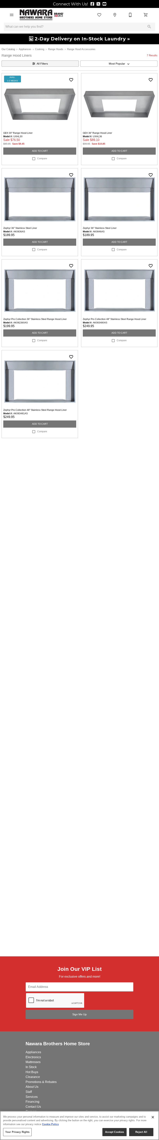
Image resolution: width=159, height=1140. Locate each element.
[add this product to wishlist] (71, 79)
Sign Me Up (79, 1014)
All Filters (42, 63)
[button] (11, 15)
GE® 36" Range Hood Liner (97, 133)
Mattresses (33, 1062)
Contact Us (33, 1106)
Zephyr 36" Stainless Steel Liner (20, 228)
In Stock (31, 1067)
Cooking (39, 49)
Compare (42, 158)
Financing (32, 1101)
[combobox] (118, 64)
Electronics (33, 1057)
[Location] (114, 15)
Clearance (33, 1077)
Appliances (25, 49)
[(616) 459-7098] (130, 15)
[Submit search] (149, 26)
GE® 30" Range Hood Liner (18, 133)
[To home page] (41, 15)
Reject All (141, 1132)
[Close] (153, 1117)
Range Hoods (55, 49)
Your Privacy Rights (17, 1132)
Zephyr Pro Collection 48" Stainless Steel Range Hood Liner (114, 319)
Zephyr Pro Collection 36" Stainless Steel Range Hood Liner (35, 319)
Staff (29, 1091)
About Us (32, 1086)
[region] (79, 1125)
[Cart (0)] (145, 15)
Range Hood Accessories (81, 49)
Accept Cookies (114, 1132)
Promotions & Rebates (41, 1082)
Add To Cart (40, 151)
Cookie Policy (50, 1124)
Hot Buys (32, 1072)
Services (32, 1096)
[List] (99, 15)
